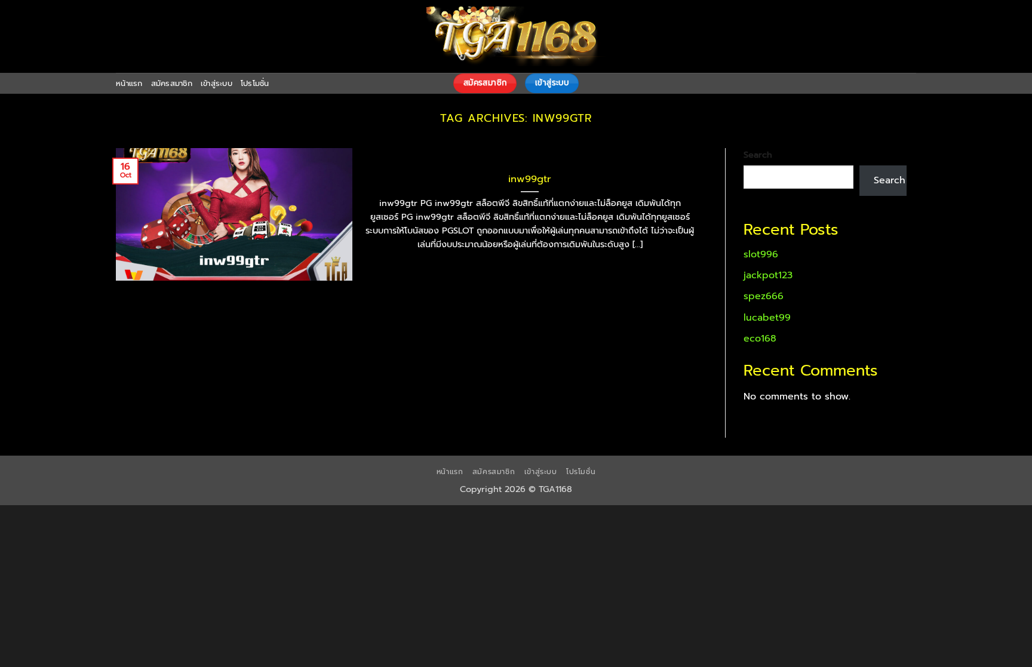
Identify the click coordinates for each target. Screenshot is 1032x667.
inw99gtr (529, 179)
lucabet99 (767, 318)
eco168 (760, 338)
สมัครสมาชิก (171, 83)
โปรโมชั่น (255, 83)
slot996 (761, 254)
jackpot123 (768, 275)
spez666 (764, 296)
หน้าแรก (129, 83)
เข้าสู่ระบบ (216, 83)
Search (758, 154)
